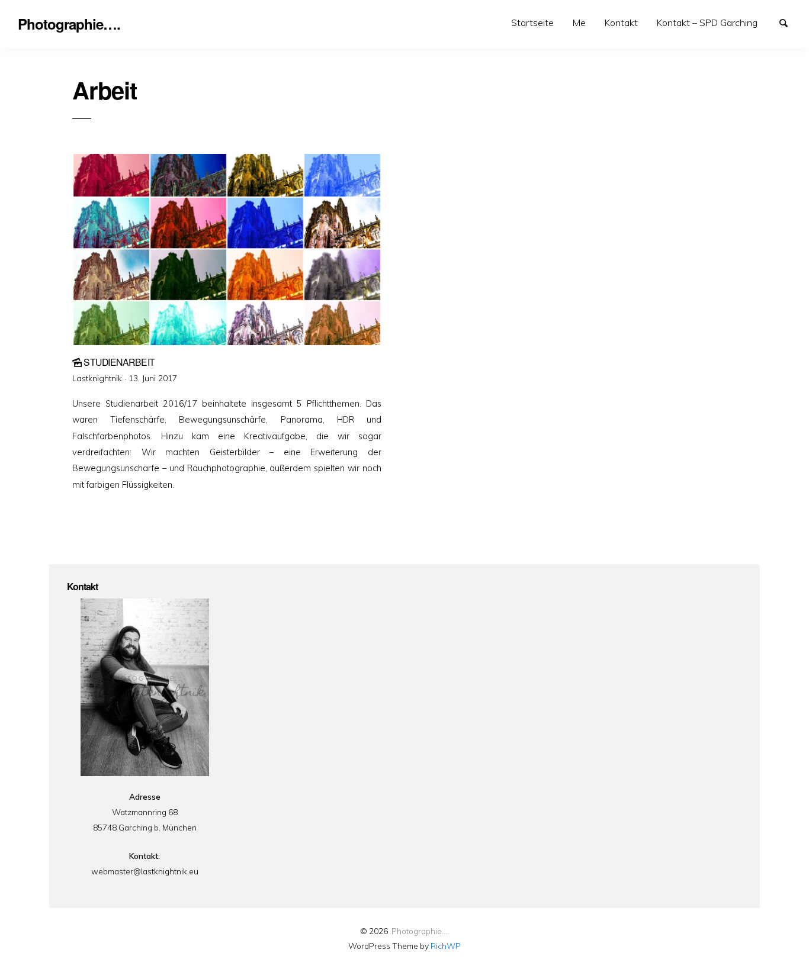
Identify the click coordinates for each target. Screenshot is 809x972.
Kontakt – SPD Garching (707, 22)
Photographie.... (420, 931)
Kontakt (621, 22)
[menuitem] (532, 22)
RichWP (446, 946)
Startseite (532, 22)
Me (579, 22)
